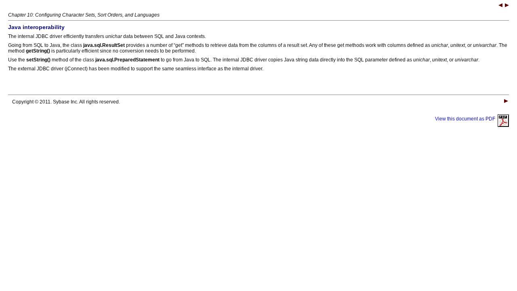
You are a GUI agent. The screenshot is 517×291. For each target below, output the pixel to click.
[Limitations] (507, 6)
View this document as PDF (466, 119)
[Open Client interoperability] (500, 6)
